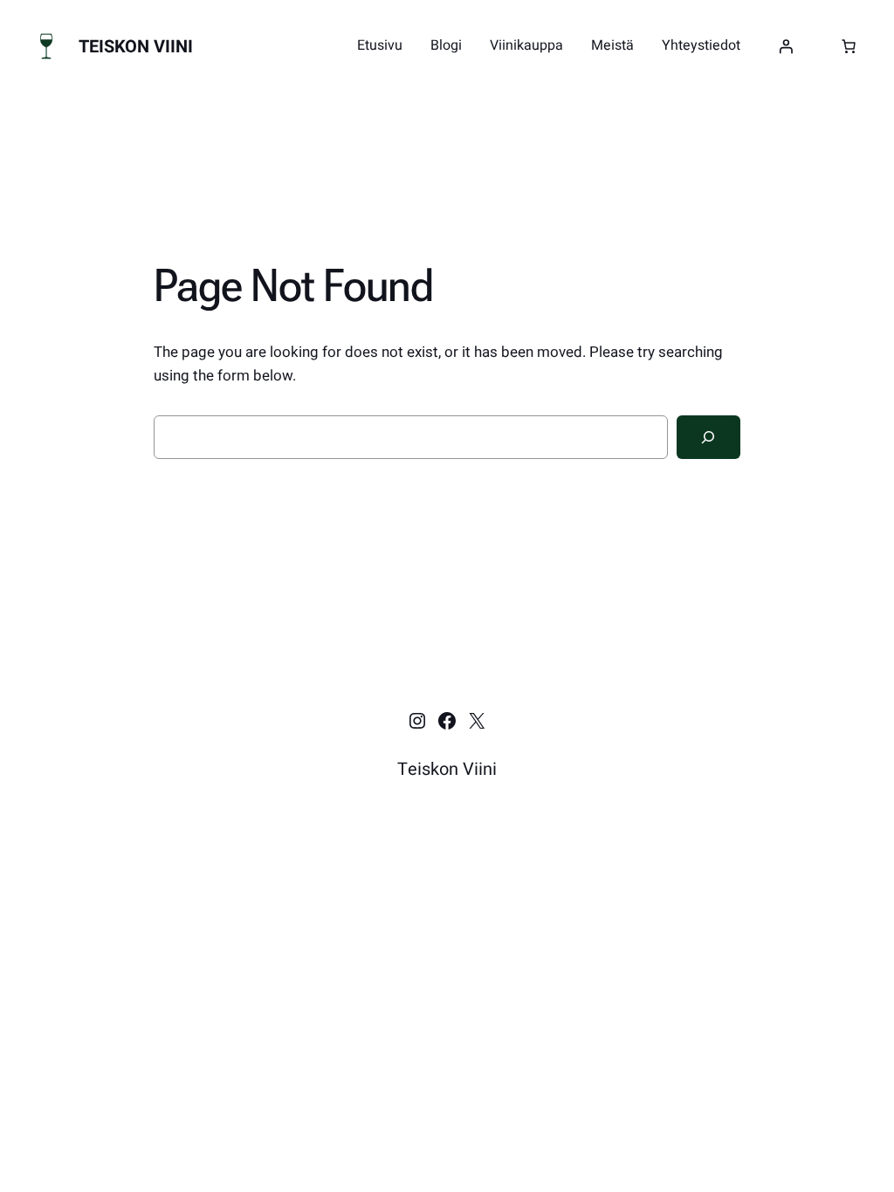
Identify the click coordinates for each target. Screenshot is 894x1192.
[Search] (708, 437)
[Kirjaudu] (785, 46)
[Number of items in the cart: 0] (848, 46)
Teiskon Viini (136, 46)
